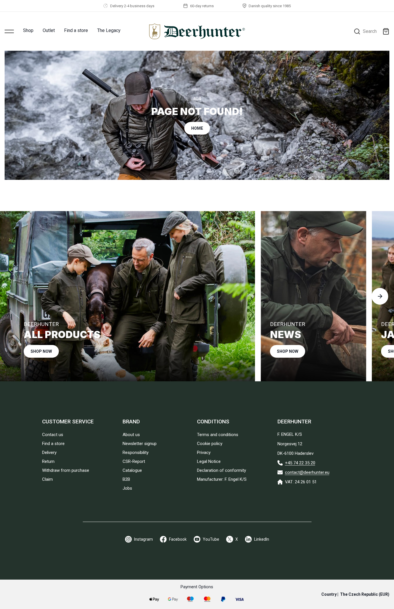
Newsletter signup (140, 443)
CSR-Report (134, 461)
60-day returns (202, 6)
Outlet (49, 30)
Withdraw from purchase (65, 470)
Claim (47, 479)
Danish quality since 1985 (270, 6)
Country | (355, 594)
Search (370, 31)
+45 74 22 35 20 (300, 462)
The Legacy (109, 30)
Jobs (127, 488)
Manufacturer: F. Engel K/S (222, 479)
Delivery (49, 452)
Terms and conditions (217, 434)
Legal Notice (209, 461)
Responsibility (136, 452)
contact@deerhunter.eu (307, 472)
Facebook (178, 539)
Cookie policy (209, 443)
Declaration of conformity (221, 470)
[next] (380, 296)
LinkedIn (261, 539)
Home (197, 128)
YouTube (211, 539)
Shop (28, 30)
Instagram (143, 539)
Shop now (41, 351)
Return (48, 461)
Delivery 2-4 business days (132, 6)
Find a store (76, 30)
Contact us (52, 434)
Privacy (204, 452)
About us (131, 434)
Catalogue (132, 470)
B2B (126, 479)
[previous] (14, 296)
